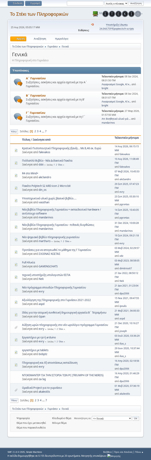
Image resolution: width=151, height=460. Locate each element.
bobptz (43, 354)
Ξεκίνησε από (42, 139)
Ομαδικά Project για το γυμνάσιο (42, 388)
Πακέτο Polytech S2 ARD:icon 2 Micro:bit (46, 186)
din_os (42, 190)
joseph (123, 331)
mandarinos (108, 122)
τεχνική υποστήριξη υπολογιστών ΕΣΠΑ (46, 275)
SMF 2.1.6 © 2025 (16, 452)
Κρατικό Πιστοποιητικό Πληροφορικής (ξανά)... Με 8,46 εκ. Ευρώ (61, 148)
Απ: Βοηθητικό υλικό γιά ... (116, 118)
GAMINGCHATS (48, 266)
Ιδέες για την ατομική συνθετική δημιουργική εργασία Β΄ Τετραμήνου (64, 312)
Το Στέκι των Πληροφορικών (39, 14)
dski (41, 164)
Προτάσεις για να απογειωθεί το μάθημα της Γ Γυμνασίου (56, 250)
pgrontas (124, 204)
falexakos (44, 152)
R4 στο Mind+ (30, 173)
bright (105, 88)
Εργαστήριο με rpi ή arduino (39, 337)
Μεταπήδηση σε (82, 418)
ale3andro (45, 177)
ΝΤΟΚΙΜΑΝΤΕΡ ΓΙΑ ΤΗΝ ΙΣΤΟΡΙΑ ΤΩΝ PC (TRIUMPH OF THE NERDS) (62, 375)
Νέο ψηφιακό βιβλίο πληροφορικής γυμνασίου (50, 237)
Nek (41, 279)
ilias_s (123, 343)
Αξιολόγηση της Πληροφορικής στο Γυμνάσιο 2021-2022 (56, 300)
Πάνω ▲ (139, 451)
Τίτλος (26, 139)
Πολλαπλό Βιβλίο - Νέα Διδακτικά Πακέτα (47, 160)
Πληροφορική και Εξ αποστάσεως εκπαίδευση (49, 362)
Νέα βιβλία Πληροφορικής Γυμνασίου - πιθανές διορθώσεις (58, 225)
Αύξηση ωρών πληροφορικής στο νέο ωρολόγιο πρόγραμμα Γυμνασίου (65, 325)
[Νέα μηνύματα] (18, 82)
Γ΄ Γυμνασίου (35, 113)
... (43, 131)
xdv (121, 256)
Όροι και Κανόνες (123, 451)
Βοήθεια (107, 451)
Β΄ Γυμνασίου (36, 95)
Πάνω (14, 400)
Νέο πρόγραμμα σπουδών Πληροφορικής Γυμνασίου (54, 287)
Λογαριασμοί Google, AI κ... (116, 84)
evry (122, 191)
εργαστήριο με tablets (35, 350)
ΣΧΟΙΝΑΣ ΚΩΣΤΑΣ (49, 254)
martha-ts (45, 241)
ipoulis (123, 306)
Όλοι (60, 164)
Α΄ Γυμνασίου (36, 78)
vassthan (44, 202)
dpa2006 (124, 293)
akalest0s (44, 391)
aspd (41, 304)
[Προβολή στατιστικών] (114, 455)
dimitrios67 (126, 268)
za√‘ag (42, 379)
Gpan (42, 316)
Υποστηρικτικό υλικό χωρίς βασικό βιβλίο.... (49, 198)
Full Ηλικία (28, 262)
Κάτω (14, 131)
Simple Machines (34, 452)
